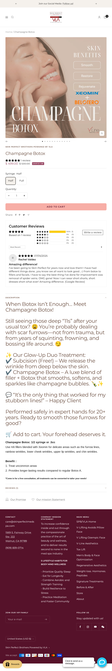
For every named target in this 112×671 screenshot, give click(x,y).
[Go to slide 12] (69, 141)
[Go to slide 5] (52, 141)
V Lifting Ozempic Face (90, 537)
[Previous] (6, 141)
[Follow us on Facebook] (80, 627)
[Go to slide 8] (59, 141)
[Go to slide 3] (47, 141)
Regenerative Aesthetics (91, 565)
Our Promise (18, 499)
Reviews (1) (11, 488)
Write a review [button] (93, 232)
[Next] (105, 141)
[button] (13, 160)
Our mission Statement (50, 499)
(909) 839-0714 (14, 547)
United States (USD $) (19, 638)
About (80, 599)
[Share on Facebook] (15, 215)
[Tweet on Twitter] (24, 215)
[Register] (46, 619)
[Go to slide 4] (49, 141)
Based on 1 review (20, 235)
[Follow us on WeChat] (103, 627)
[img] (26, 255)
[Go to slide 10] (64, 141)
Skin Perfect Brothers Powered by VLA (29, 147)
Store (79, 593)
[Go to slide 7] (57, 141)
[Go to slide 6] (54, 141)
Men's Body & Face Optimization (88, 557)
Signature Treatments (89, 581)
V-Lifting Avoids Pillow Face (90, 529)
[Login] (99, 17)
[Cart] (105, 17)
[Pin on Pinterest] (19, 215)
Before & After (85, 587)
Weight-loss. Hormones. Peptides (91, 573)
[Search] (12, 17)
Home (8, 32)
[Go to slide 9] (62, 141)
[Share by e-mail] (28, 215)
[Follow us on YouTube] (95, 627)
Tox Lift (80, 549)
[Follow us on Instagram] (88, 627)
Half (10, 180)
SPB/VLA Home (86, 521)
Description (12, 297)
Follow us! (68, 3)
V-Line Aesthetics (87, 543)
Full (21, 180)
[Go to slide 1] (42, 141)
